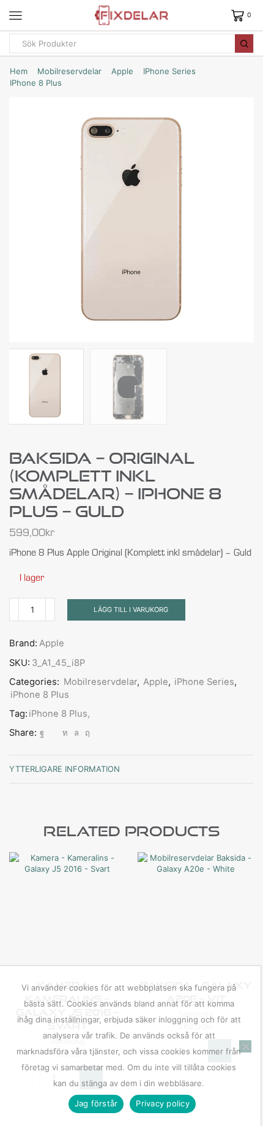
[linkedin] (65, 733)
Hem (19, 71)
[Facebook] (42, 733)
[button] (24, 223)
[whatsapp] (76, 733)
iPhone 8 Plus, (59, 713)
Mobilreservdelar (69, 71)
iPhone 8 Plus (36, 83)
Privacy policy (163, 1103)
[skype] (86, 733)
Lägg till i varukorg (131, 609)
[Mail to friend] (53, 733)
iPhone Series (169, 71)
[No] (245, 1046)
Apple (122, 71)
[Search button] (244, 43)
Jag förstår (96, 1103)
